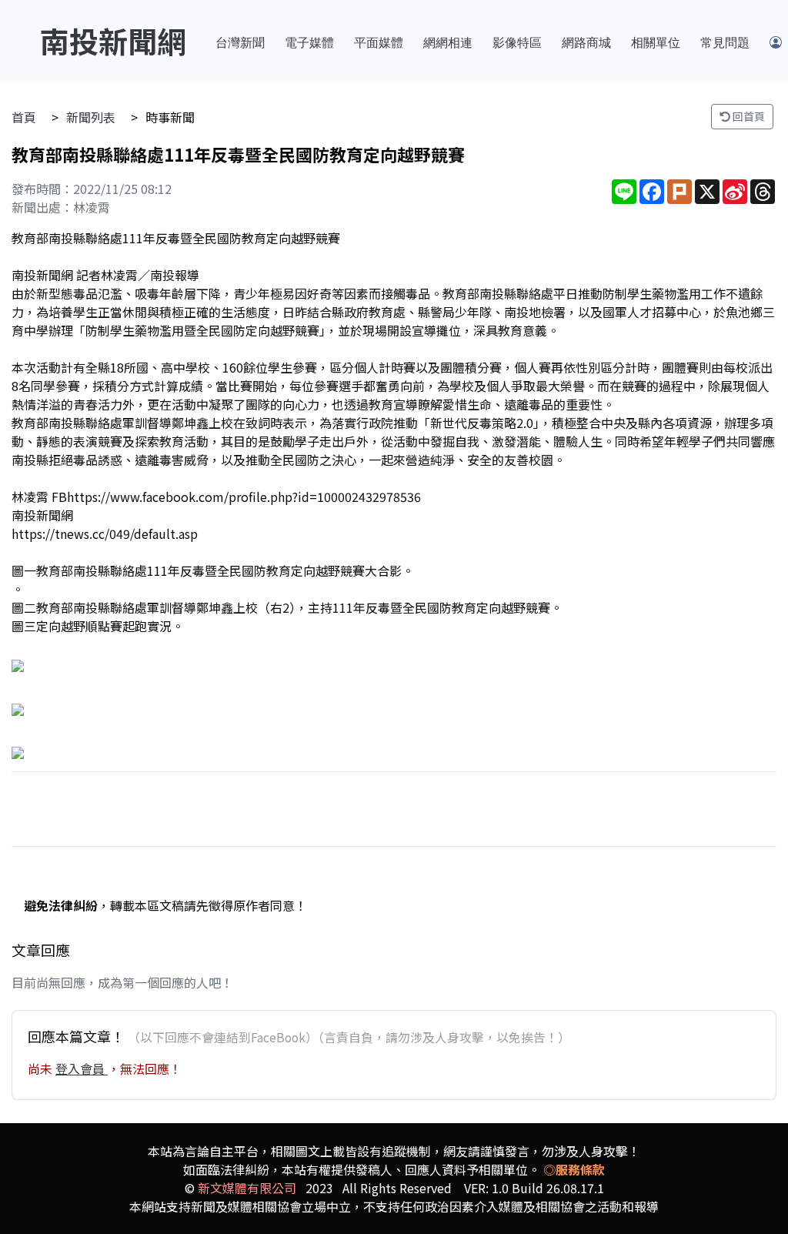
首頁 (24, 117)
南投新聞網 (113, 40)
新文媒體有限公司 (247, 1188)
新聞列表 (90, 117)
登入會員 (81, 1068)
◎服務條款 (574, 1169)
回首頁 (747, 116)
